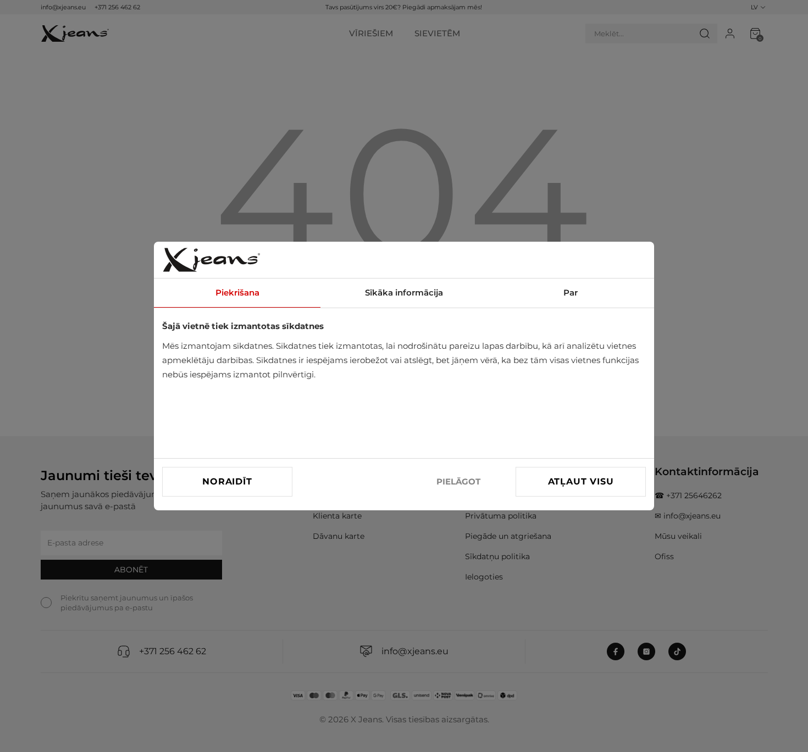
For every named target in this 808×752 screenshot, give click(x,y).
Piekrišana (237, 292)
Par (570, 292)
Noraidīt (227, 481)
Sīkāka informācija (404, 292)
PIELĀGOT (458, 481)
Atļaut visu (581, 481)
